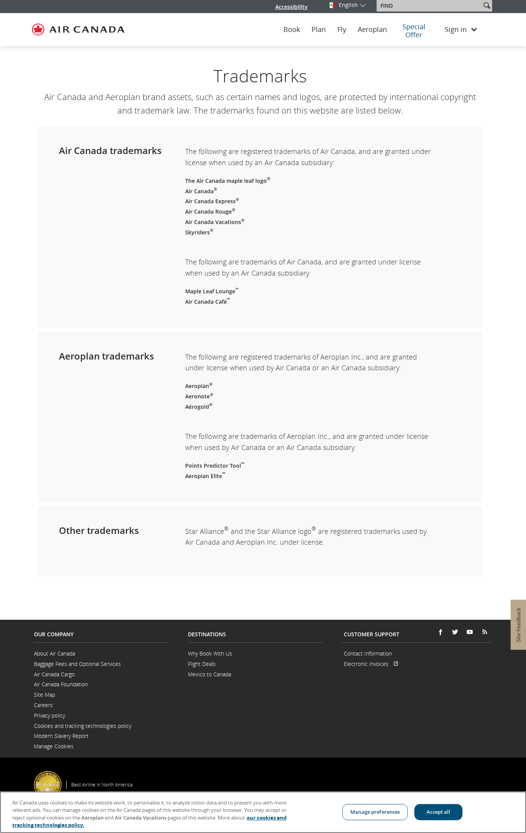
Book (291, 29)
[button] (486, 5)
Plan (319, 29)
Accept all (438, 811)
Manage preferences (375, 811)
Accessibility (291, 6)
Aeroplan (372, 29)
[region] (263, 812)
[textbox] (429, 6)
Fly (341, 29)
